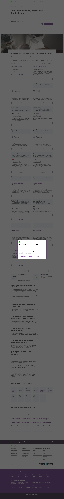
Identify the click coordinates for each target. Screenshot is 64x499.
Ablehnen (30, 256)
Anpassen (37, 256)
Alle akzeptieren (23, 256)
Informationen (30, 251)
